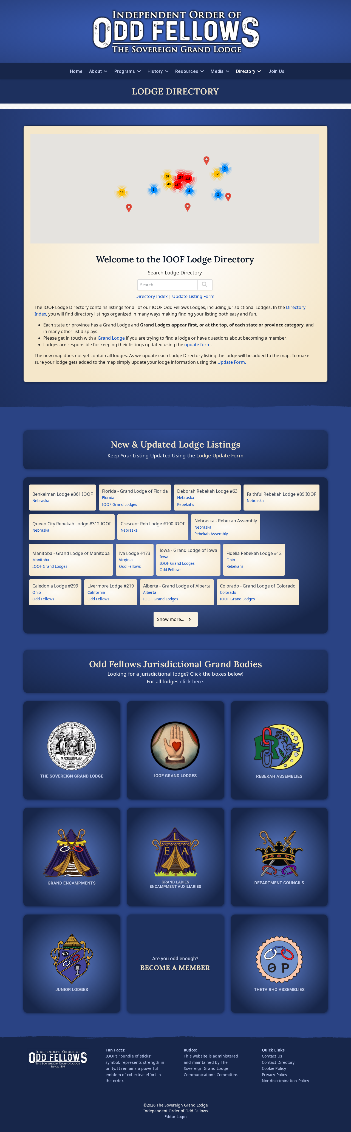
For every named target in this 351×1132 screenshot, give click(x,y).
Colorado (228, 592)
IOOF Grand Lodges (119, 504)
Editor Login (176, 1116)
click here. (192, 681)
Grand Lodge (111, 338)
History (155, 71)
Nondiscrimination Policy (285, 1080)
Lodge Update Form (219, 455)
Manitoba (40, 559)
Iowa (164, 556)
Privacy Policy (274, 1074)
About (95, 71)
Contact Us (272, 1056)
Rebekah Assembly (211, 533)
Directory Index (151, 296)
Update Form (231, 362)
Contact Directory (278, 1062)
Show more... (171, 619)
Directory (245, 71)
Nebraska (40, 500)
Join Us (276, 71)
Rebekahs (185, 504)
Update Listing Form (193, 296)
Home (76, 71)
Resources (186, 71)
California (96, 592)
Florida (108, 497)
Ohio (231, 559)
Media (217, 71)
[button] (128, 208)
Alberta (149, 592)
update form (197, 345)
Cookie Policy (274, 1068)
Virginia (126, 559)
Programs (124, 71)
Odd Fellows (130, 566)
